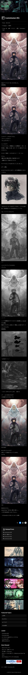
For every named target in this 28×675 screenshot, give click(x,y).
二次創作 (9, 25)
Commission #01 (12, 18)
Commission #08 (5, 635)
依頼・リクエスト (11, 28)
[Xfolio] (14, 594)
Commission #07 (5, 639)
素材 (4, 615)
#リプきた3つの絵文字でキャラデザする (10, 637)
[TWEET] (14, 583)
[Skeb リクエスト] (14, 604)
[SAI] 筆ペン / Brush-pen (7, 651)
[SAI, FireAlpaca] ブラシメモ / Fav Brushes (10, 656)
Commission (22, 28)
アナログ (5, 622)
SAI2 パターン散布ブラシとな (8, 649)
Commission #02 (8, 536)
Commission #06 (8, 538)
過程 (17, 28)
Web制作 (5, 625)
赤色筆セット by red (21, 321)
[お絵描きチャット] (14, 562)
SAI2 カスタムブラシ (6, 647)
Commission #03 (8, 532)
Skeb (3, 30)
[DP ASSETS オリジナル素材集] (14, 573)
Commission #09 (5, 633)
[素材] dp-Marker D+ (6, 641)
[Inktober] (14, 551)
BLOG (5, 6)
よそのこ (5, 619)
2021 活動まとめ (8, 534)
